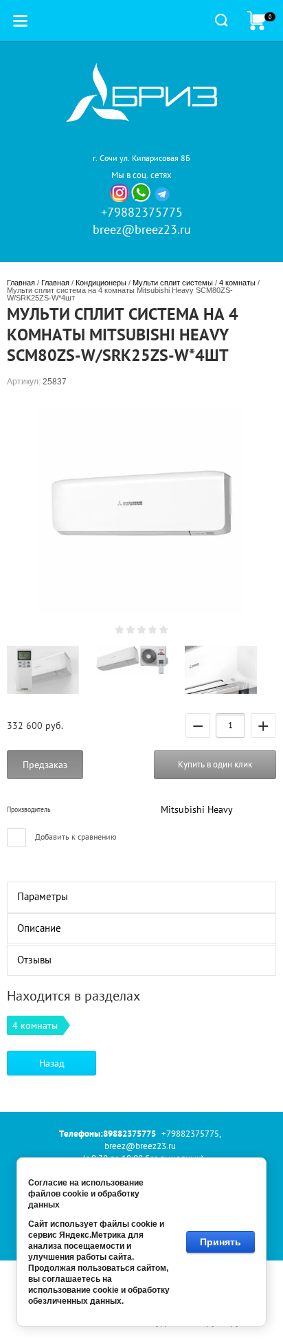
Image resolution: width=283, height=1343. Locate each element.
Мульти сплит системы (173, 283)
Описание (39, 928)
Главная (21, 283)
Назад (52, 1063)
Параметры (42, 896)
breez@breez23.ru (142, 229)
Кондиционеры (101, 283)
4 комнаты (237, 283)
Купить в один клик (215, 764)
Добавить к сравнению (75, 836)
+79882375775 (142, 212)
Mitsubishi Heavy (197, 809)
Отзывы (34, 959)
